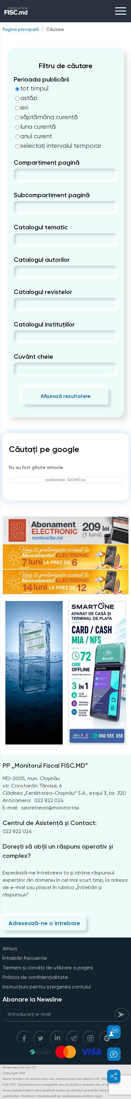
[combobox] (19, 175)
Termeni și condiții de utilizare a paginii (48, 968)
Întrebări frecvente (25, 958)
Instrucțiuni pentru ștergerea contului (47, 987)
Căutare (55, 29)
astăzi (28, 98)
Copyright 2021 (14, 1073)
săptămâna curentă (49, 117)
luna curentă (38, 127)
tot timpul (34, 88)
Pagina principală (21, 29)
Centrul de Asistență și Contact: (50, 823)
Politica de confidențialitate (35, 977)
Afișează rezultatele (66, 396)
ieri (24, 107)
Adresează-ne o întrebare (44, 923)
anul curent (36, 136)
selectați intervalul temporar (60, 146)
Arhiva (10, 948)
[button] (110, 1032)
